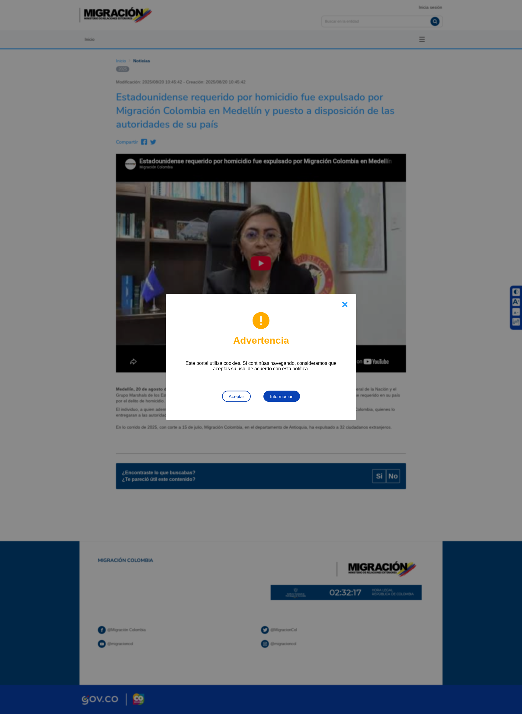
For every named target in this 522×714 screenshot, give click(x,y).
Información (281, 396)
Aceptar (236, 396)
